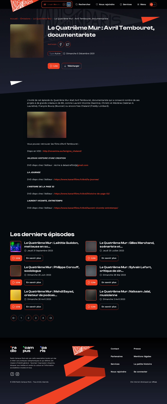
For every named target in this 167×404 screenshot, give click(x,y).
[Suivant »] (50, 318)
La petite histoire (143, 364)
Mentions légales (142, 356)
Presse (137, 348)
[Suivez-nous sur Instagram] (17, 374)
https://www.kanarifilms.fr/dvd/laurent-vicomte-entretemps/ (86, 208)
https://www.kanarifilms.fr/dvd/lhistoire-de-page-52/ (82, 193)
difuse (154, 382)
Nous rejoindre (106, 4)
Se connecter (140, 371)
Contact (115, 348)
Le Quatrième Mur (42, 18)
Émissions (25, 18)
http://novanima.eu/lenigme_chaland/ (62, 151)
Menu (143, 4)
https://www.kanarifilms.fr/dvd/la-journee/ (76, 179)
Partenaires (117, 356)
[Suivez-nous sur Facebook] (12, 374)
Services (127, 4)
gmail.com (82, 165)
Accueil (14, 18)
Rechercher (84, 4)
